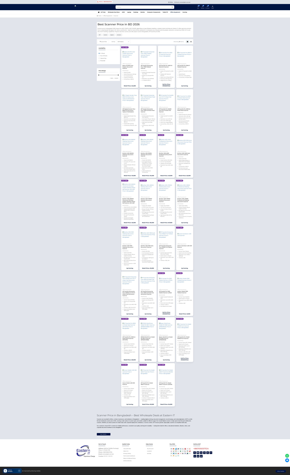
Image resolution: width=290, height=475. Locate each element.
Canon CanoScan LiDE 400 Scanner (184, 246)
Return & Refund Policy (129, 458)
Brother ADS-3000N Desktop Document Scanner (146, 155)
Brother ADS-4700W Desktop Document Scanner (164, 200)
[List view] (191, 42)
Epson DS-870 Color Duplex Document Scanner (127, 67)
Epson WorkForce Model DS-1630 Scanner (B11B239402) (166, 338)
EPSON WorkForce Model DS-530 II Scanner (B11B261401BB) (148, 338)
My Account (150, 448)
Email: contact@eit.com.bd (182, 2)
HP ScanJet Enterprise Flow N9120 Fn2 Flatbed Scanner (165, 247)
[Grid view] (187, 42)
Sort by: (113, 41)
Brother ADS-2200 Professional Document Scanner (165, 155)
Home (99, 15)
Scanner (116, 15)
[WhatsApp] (287, 456)
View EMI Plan (127, 448)
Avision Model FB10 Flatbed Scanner (182, 292)
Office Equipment (175, 12)
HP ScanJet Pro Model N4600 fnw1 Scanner (183, 337)
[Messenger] (287, 460)
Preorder (102, 60)
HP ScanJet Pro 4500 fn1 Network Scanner (165, 66)
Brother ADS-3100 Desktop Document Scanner (127, 247)
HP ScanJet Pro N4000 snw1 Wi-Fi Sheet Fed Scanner (165, 110)
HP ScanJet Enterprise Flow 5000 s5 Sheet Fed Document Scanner (147, 293)
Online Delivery (127, 460)
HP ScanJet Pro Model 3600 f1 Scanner (147, 383)
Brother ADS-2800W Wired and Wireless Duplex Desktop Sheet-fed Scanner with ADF (128, 201)
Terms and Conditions (129, 456)
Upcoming (103, 58)
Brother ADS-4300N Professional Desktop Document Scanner (183, 200)
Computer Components (153, 12)
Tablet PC (165, 12)
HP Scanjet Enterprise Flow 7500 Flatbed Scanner (147, 67)
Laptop (129, 12)
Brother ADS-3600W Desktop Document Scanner (128, 155)
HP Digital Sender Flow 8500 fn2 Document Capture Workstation (128, 110)
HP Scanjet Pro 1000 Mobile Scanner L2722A (165, 292)
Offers (171, 2)
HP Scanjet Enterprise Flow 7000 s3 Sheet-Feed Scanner (148, 110)
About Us (125, 451)
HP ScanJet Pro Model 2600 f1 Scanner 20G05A (165, 383)
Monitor (142, 12)
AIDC (123, 12)
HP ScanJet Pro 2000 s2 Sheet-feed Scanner (183, 109)
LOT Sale (103, 12)
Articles (149, 453)
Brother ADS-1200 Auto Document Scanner (183, 154)
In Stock (102, 53)
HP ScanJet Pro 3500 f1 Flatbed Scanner (183, 66)
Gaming (185, 12)
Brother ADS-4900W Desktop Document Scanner (146, 200)
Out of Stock (103, 55)
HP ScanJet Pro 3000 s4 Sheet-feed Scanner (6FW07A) (128, 338)
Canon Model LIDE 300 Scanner (128, 383)
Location (149, 451)
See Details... (103, 434)
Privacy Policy (127, 453)
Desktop (135, 12)
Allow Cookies (280, 471)
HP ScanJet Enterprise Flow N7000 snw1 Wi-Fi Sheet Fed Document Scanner (128, 293)
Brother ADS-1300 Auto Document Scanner (147, 246)
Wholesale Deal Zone (114, 12)
